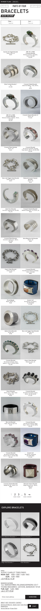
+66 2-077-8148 (7, 591)
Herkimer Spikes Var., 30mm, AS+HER (10, 240)
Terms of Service (5, 608)
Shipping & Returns (6, 604)
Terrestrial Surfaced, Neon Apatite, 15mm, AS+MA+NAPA (11, 362)
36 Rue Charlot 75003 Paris (13, 573)
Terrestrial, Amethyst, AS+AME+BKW (30, 454)
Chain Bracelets (25, 562)
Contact (18, 602)
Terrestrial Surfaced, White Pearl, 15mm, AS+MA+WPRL (30, 424)
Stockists (12, 602)
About (3, 602)
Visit (6, 602)
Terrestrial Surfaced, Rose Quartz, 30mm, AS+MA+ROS (10, 454)
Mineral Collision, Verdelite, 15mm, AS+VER (30, 55)
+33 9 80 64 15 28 (7, 579)
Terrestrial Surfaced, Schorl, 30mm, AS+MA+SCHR (30, 393)
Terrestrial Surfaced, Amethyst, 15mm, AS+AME (30, 271)
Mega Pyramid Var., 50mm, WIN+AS (30, 485)
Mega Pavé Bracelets (7, 562)
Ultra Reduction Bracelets (8, 536)
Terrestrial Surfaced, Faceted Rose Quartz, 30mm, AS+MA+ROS (30, 149)
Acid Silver (7, 16)
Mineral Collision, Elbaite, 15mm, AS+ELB (10, 118)
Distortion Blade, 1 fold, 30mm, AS (30, 86)
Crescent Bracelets (25, 536)
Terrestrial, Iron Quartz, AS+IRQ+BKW (30, 302)
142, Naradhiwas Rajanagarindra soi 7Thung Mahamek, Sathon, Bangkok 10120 (20, 586)
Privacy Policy (13, 608)
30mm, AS (30, 180)
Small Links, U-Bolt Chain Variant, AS (10, 393)
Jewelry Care (16, 604)
